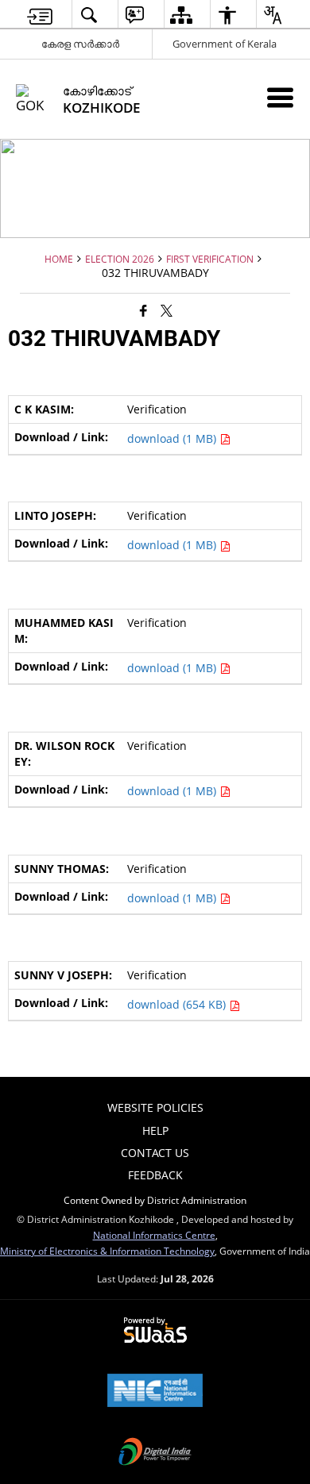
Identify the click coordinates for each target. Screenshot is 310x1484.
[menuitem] (40, 14)
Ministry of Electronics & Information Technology (107, 1250)
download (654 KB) (178, 1004)
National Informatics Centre (154, 1234)
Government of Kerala (224, 44)
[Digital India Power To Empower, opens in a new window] (155, 1453)
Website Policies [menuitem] (155, 1107)
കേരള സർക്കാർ (80, 44)
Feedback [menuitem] (155, 1174)
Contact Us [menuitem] (155, 1152)
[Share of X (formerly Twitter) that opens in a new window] (166, 309)
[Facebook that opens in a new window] (143, 309)
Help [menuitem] (155, 1130)
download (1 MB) (173, 438)
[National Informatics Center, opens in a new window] (155, 1392)
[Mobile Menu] (280, 97)
